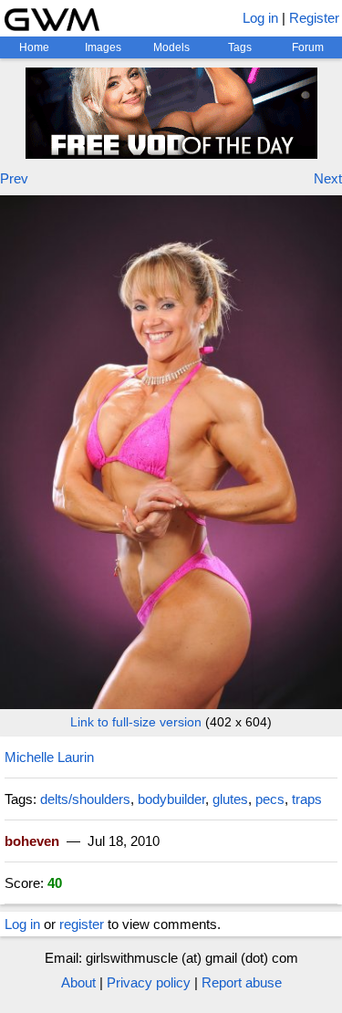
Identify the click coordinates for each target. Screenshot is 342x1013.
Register (314, 18)
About (78, 982)
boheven (32, 841)
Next (328, 178)
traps (307, 799)
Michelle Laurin (49, 757)
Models (171, 47)
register (81, 924)
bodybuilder (171, 799)
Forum (308, 47)
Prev (14, 178)
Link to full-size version (136, 722)
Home (34, 47)
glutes (230, 799)
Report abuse (242, 982)
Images (103, 47)
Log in (260, 18)
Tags (240, 47)
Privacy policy (149, 982)
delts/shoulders (85, 799)
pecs (270, 799)
